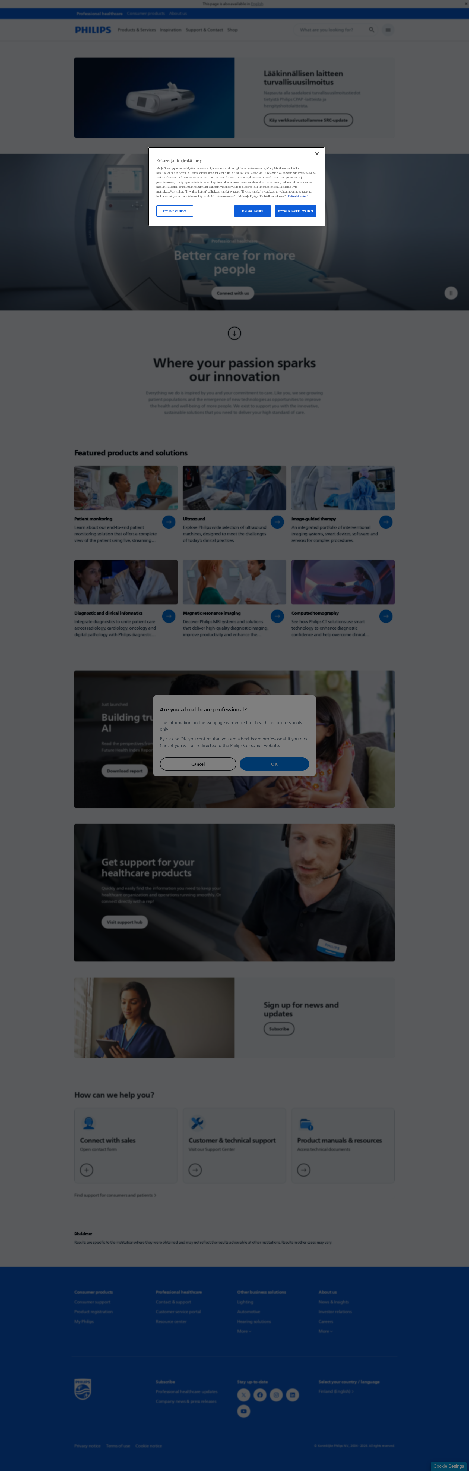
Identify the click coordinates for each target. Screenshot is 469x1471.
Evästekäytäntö (298, 196)
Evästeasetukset (174, 210)
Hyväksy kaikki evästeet (295, 210)
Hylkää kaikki (252, 210)
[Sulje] (317, 154)
